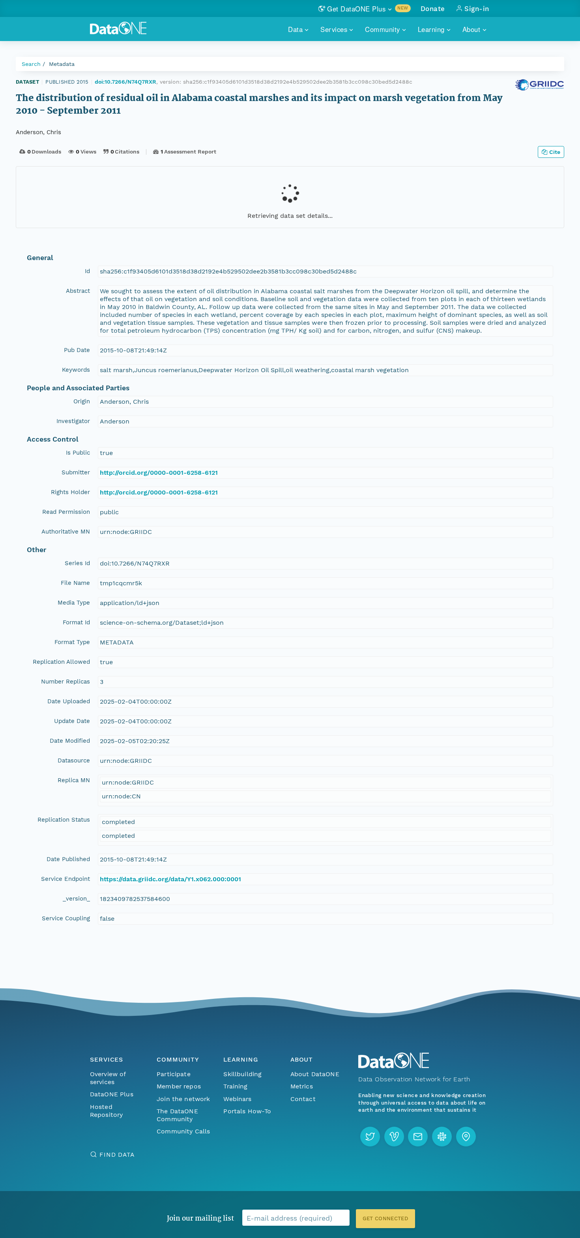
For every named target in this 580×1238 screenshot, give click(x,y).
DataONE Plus (111, 1094)
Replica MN (74, 780)
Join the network (183, 1099)
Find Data (117, 1154)
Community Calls (183, 1131)
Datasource (74, 760)
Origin (81, 401)
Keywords (76, 369)
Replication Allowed (61, 661)
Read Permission (66, 511)
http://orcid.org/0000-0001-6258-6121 (159, 472)
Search (31, 64)
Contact (303, 1099)
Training (235, 1086)
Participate (174, 1074)
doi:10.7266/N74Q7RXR (125, 82)
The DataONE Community (177, 1115)
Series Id (77, 563)
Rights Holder (70, 492)
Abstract (78, 290)
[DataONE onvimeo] (394, 1136)
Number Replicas (65, 681)
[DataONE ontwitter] (370, 1136)
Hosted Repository (106, 1110)
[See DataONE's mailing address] (466, 1136)
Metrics (301, 1086)
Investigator (73, 421)
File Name (75, 582)
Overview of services (108, 1078)
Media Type (74, 602)
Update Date (72, 721)
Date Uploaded (68, 701)
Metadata (62, 64)
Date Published (68, 859)
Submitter (76, 472)
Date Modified (70, 740)
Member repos (179, 1086)
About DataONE (314, 1074)
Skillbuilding (242, 1074)
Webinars (237, 1099)
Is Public (78, 452)
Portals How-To (247, 1111)
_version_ (76, 898)
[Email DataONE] (418, 1136)
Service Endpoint (65, 878)
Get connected (385, 1218)
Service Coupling (66, 918)
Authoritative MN (65, 531)
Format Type (72, 642)
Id (87, 271)
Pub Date (77, 350)
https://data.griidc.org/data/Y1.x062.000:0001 (170, 879)
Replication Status (63, 819)
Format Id (76, 622)
